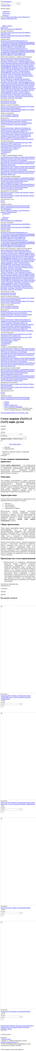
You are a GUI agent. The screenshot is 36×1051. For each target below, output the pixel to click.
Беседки (6, 192)
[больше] (21, 434)
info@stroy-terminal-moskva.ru (9, 1042)
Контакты (26, 17)
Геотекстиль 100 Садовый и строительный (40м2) (15, 908)
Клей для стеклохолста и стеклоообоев (15, 160)
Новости (8, 17)
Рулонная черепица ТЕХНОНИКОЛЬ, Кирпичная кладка (17, 67)
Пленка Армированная (7, 205)
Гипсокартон (4, 144)
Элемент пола (16, 144)
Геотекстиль (4, 27)
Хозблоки (26, 192)
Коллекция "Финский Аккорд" (23, 74)
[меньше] (2, 434)
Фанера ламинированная (13, 108)
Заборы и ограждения (10, 405)
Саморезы (9, 131)
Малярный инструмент (8, 119)
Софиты (26, 68)
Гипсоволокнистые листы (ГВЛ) (22, 142)
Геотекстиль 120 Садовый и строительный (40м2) (15, 1011)
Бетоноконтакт (5, 101)
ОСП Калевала (10, 106)
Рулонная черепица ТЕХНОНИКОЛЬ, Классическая (15, 71)
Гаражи (11, 192)
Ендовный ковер (18, 58)
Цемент (15, 163)
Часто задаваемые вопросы (15, 1027)
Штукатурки (11, 165)
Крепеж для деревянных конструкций (15, 128)
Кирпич (3, 158)
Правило (29, 119)
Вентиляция (18, 77)
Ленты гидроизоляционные (18, 42)
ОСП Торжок (30, 106)
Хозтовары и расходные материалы (16, 121)
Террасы (31, 192)
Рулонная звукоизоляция (20, 181)
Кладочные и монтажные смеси (15, 158)
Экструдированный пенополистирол (12, 182)
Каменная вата (10, 179)
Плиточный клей (30, 162)
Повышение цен (12, 18)
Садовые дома (18, 192)
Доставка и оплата (16, 17)
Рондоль (3, 131)
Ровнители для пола (7, 163)
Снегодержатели (25, 72)
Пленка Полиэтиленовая (22, 205)
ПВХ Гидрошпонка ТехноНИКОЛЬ (11, 29)
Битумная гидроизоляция (8, 41)
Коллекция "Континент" (14, 69)
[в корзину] (2, 706)
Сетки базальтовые (6, 150)
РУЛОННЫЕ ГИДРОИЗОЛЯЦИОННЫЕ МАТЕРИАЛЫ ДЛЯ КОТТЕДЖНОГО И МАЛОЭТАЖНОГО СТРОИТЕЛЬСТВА (18, 45)
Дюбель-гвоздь (18, 128)
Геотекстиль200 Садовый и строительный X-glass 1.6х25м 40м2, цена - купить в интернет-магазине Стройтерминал (15, 697)
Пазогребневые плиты (7, 162)
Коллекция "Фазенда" (7, 74)
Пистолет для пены (20, 119)
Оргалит (3, 106)
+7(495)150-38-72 (6, 5)
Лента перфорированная (23, 129)
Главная (6, 402)
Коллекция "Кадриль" (25, 60)
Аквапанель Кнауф (6, 142)
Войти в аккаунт (7, 26)
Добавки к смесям (18, 157)
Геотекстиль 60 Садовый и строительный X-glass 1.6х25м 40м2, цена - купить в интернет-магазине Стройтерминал (18, 803)
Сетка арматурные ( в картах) (9, 149)
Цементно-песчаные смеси (26, 163)
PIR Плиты (4, 178)
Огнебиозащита (5, 152)
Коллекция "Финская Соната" (24, 76)
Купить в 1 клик (18, 438)
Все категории (5, 1025)
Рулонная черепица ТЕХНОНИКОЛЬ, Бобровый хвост (17, 65)
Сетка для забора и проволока (10, 114)
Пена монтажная (19, 162)
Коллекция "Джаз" (12, 60)
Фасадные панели (6, 32)
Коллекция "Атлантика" (8, 76)
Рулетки (3, 121)
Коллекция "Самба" (12, 71)
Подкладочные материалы (14, 65)
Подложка (10, 181)
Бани (2, 192)
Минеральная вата (20, 179)
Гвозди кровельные (6, 58)
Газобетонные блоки (7, 157)
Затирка (26, 157)
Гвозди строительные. (7, 128)
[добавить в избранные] (24, 438)
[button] (18, 1021)
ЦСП (10, 144)
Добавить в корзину (6, 438)
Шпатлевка (4, 165)
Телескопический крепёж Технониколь (21, 132)
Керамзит (32, 157)
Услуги (3, 200)
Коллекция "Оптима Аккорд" (9, 61)
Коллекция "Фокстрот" (8, 77)
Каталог (6, 403)
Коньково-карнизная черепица (15, 63)
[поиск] (18, 3)
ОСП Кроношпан (20, 106)
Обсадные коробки (6, 194)
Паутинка (3, 153)
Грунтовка (13, 101)
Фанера (3, 108)
